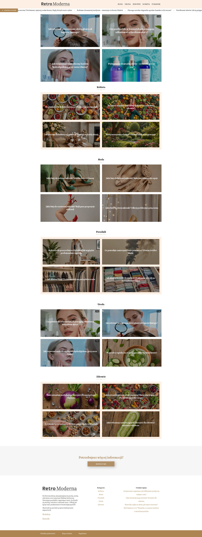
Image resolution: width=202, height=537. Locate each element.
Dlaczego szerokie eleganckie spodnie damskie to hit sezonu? (100, 10)
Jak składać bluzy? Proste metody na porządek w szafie (71, 279)
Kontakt (46, 518)
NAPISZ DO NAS (101, 464)
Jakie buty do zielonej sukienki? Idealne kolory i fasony (70, 178)
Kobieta (146, 4)
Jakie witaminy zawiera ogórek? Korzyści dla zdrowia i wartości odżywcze (131, 424)
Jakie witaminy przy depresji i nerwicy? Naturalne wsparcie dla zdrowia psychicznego (130, 396)
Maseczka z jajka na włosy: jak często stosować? (141, 505)
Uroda (128, 4)
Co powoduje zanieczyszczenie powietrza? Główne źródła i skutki (131, 252)
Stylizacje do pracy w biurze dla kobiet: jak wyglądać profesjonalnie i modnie (71, 252)
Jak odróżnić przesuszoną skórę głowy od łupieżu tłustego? (70, 30)
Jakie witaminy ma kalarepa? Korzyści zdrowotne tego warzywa (71, 396)
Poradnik (156, 4)
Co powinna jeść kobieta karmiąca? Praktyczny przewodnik (71, 107)
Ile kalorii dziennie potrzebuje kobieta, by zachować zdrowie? (131, 107)
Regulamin (82, 533)
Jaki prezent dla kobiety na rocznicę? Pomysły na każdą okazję (71, 134)
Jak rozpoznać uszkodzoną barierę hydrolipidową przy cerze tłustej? (70, 65)
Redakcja (46, 514)
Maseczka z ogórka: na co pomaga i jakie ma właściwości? (131, 352)
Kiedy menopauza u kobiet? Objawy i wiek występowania (131, 134)
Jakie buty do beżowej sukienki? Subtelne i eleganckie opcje (132, 178)
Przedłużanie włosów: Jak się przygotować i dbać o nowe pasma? (150, 10)
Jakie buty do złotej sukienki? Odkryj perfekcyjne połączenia (132, 208)
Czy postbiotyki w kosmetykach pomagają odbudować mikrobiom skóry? (131, 30)
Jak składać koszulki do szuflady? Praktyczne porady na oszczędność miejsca (131, 279)
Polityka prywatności (48, 533)
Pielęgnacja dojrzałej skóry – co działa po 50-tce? (132, 65)
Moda (120, 4)
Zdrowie (137, 4)
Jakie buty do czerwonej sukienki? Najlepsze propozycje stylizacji (70, 208)
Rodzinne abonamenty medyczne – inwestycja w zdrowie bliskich (51, 10)
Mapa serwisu (67, 533)
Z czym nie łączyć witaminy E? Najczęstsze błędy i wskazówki (71, 424)
